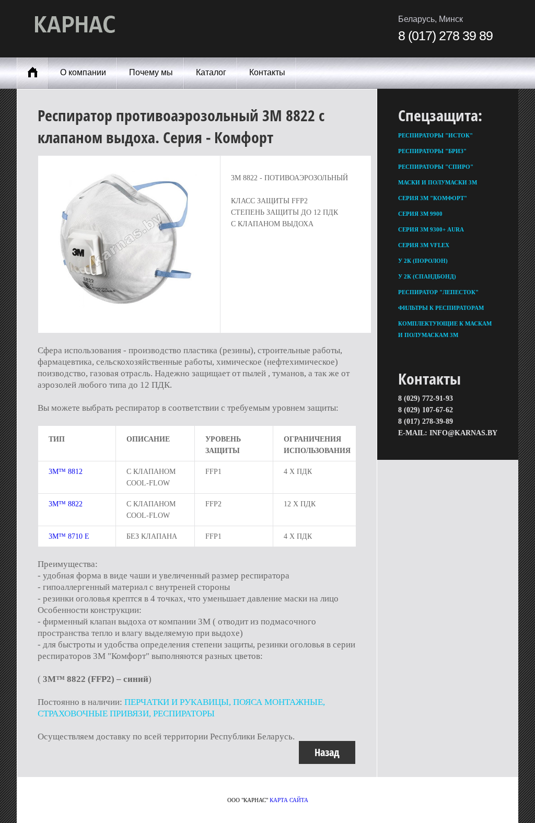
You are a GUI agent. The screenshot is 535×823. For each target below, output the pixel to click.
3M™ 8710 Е (69, 536)
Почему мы (151, 72)
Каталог (211, 72)
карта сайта (289, 800)
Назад (327, 752)
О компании (83, 72)
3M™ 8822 (66, 504)
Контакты (267, 72)
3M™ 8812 (66, 472)
